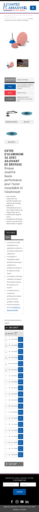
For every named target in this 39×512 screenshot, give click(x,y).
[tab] (14, 328)
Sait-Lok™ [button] (12, 464)
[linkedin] (27, 501)
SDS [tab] (8, 237)
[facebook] (11, 501)
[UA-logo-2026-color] (14, 7)
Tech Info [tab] (10, 233)
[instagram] (17, 501)
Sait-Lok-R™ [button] (13, 328)
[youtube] (22, 501)
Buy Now (20, 339)
